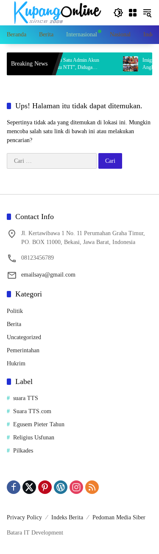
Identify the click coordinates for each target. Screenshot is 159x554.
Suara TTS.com (32, 411)
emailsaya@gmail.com (48, 275)
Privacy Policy (24, 517)
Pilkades (23, 450)
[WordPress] (60, 487)
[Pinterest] (45, 487)
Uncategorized (24, 337)
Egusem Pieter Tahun (38, 424)
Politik (15, 311)
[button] (118, 13)
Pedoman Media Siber (118, 517)
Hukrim (16, 363)
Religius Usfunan (33, 437)
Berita (14, 324)
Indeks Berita (67, 517)
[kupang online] (56, 12)
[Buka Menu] (133, 13)
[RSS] (92, 487)
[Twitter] (29, 487)
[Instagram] (76, 487)
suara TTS (25, 398)
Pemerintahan (23, 350)
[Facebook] (13, 487)
